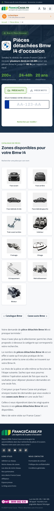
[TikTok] (26, 450)
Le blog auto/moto (9, 486)
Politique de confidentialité (39, 464)
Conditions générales (37, 468)
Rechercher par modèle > (27, 122)
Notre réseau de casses (11, 464)
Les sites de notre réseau (11, 468)
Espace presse (7, 482)
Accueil (4, 22)
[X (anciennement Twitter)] (9, 450)
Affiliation (5, 479)
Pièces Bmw (14, 22)
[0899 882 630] (15, 501)
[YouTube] (15, 450)
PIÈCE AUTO (18, 90)
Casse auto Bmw (36, 315)
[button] (14, 178)
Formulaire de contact (37, 461)
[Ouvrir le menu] (50, 8)
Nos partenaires (8, 471)
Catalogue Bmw (13, 315)
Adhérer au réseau (9, 461)
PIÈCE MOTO (40, 90)
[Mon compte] (39, 8)
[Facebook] (4, 450)
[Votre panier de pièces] (44, 8)
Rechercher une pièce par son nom (15, 160)
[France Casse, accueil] (15, 9)
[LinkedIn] (20, 450)
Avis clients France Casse (11, 475)
